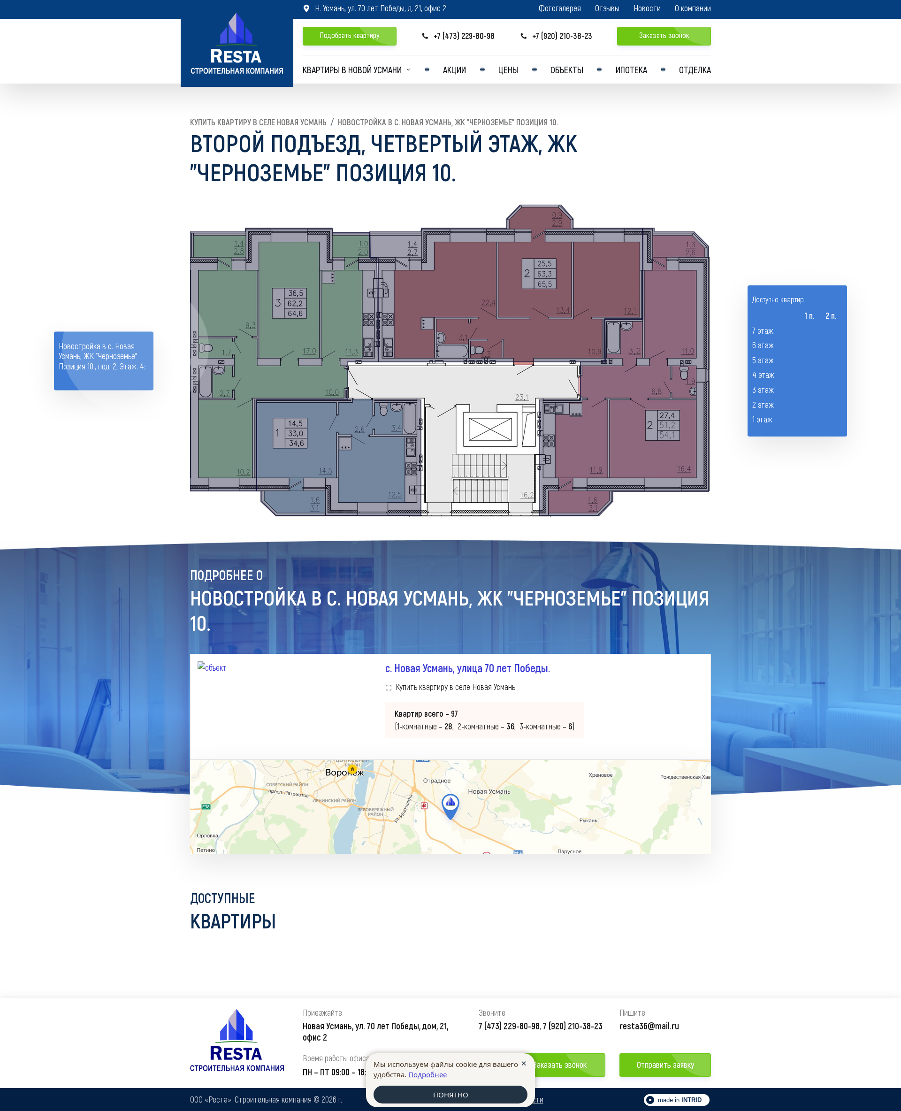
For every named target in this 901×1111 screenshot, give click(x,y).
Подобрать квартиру (349, 35)
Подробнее (427, 1074)
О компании (693, 8)
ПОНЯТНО (450, 1094)
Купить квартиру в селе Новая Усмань (258, 122)
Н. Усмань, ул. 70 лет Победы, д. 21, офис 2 (374, 8)
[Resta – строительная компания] (237, 1043)
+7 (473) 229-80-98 (458, 36)
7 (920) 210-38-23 (573, 1025)
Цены (508, 69)
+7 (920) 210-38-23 (556, 36)
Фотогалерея (560, 8)
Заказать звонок (664, 35)
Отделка (695, 69)
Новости (647, 8)
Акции (454, 69)
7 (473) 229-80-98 (509, 1025)
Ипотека (631, 69)
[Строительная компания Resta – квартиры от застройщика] (237, 43)
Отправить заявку (665, 1064)
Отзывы (607, 8)
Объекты (566, 69)
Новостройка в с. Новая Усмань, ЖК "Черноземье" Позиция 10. (448, 122)
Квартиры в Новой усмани (352, 69)
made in (680, 1099)
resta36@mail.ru (649, 1025)
